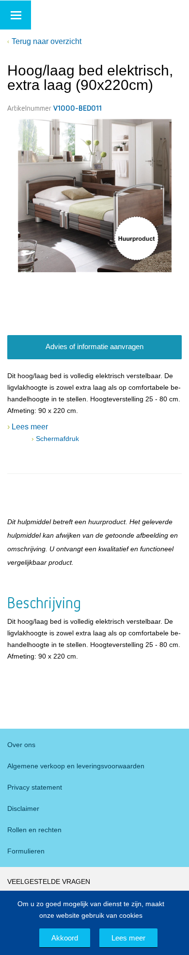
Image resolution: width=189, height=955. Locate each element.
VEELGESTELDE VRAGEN (48, 881)
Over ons (21, 745)
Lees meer (128, 938)
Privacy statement (34, 787)
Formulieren (26, 851)
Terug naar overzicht (46, 41)
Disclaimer (23, 808)
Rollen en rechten (34, 830)
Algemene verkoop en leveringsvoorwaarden (75, 766)
